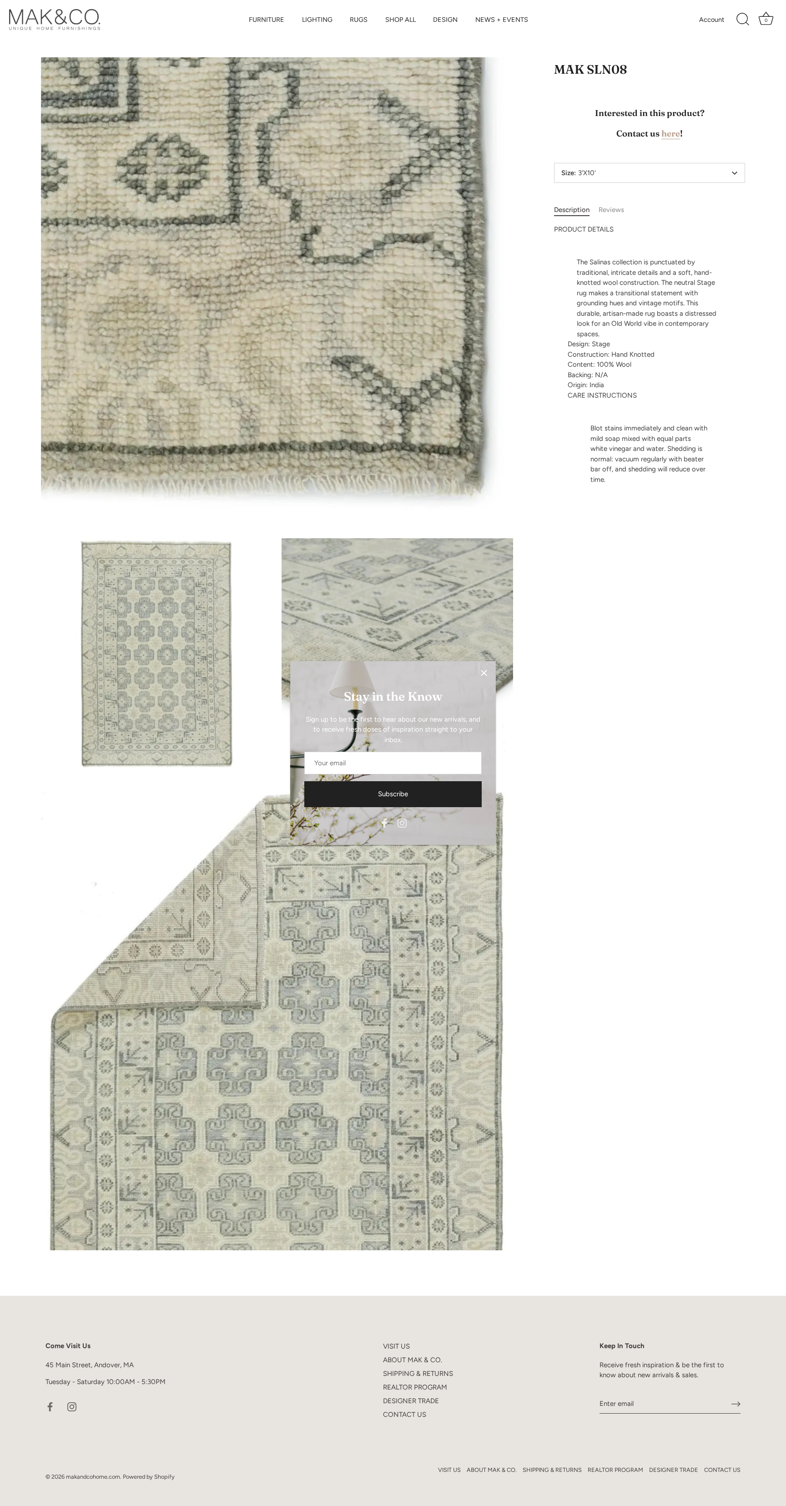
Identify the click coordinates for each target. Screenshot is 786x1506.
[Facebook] (384, 822)
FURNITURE (266, 19)
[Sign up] (736, 1404)
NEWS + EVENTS (501, 19)
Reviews (611, 210)
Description (572, 210)
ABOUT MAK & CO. (412, 1360)
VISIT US (396, 1346)
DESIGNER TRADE (411, 1401)
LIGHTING (317, 19)
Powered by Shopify (149, 1476)
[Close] (484, 673)
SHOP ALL (400, 19)
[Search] (743, 20)
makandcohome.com (93, 1476)
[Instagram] (402, 822)
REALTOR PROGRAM (415, 1387)
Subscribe (393, 794)
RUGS (359, 19)
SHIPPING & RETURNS (418, 1374)
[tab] (576, 210)
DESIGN (445, 19)
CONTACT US (404, 1414)
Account (711, 19)
